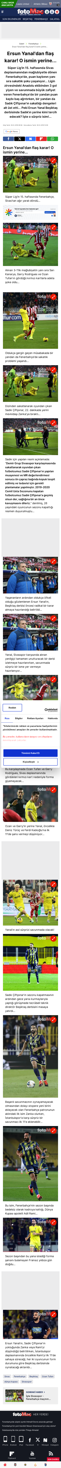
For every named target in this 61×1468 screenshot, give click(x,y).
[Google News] (12, 131)
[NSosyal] (30, 139)
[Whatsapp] (52, 139)
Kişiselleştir (29, 762)
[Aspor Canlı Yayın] (47, 12)
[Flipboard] (41, 139)
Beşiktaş (33, 1376)
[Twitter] (19, 139)
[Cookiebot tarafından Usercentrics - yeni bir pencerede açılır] (45, 710)
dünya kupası (11, 1381)
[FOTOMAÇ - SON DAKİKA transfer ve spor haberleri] (30, 11)
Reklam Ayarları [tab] (35, 718)
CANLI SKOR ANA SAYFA (7, 3)
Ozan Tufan (47, 1376)
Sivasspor (27, 1381)
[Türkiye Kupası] (57, 12)
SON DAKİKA (53, 1459)
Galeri (21, 44)
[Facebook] (8, 139)
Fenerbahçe (33, 44)
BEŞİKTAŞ (27, 19)
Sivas (7, 1376)
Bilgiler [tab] (19, 718)
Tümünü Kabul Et (30, 753)
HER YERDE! (40, 1414)
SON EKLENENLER (12, 19)
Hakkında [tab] (53, 718)
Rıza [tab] (7, 718)
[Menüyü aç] (2, 12)
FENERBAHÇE (41, 19)
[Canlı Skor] (52, 12)
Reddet (12, 707)
